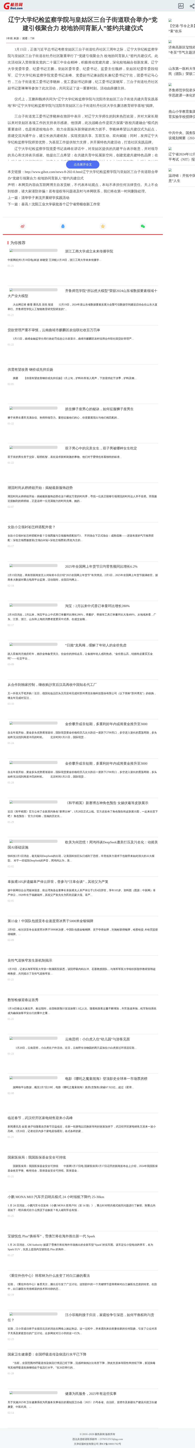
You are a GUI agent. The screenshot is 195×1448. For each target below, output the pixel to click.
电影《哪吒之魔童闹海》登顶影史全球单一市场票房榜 (106, 1079)
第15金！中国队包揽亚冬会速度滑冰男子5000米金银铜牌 (50, 921)
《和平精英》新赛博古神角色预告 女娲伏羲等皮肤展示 (106, 803)
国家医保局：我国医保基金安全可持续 (37, 1157)
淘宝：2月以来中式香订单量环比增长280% (97, 606)
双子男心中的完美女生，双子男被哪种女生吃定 (101, 448)
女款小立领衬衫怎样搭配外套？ (32, 527)
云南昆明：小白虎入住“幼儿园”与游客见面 (97, 1039)
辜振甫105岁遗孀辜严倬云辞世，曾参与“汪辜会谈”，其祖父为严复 (58, 882)
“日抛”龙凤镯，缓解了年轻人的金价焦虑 (95, 645)
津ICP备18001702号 (110, 1444)
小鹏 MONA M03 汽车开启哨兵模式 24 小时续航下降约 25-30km (56, 1197)
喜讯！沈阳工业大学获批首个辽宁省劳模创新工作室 (60, 204)
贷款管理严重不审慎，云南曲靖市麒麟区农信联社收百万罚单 (54, 330)
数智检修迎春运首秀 (23, 1000)
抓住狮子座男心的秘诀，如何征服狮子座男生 (99, 409)
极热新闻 (99, 1434)
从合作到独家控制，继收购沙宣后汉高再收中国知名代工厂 (52, 685)
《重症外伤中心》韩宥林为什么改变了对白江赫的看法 (49, 1276)
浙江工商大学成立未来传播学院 (89, 251)
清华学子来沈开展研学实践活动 (45, 198)
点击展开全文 (83, 164)
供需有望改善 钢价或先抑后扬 (30, 369)
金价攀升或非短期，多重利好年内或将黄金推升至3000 (106, 724)
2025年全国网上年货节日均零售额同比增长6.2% (101, 566)
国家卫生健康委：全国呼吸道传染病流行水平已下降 (47, 1354)
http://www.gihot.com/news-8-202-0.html (53, 172)
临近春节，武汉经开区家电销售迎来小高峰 (40, 1118)
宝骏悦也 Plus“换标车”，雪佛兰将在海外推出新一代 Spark (51, 1236)
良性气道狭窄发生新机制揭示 (30, 960)
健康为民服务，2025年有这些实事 (91, 1394)
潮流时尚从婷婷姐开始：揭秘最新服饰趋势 (40, 488)
